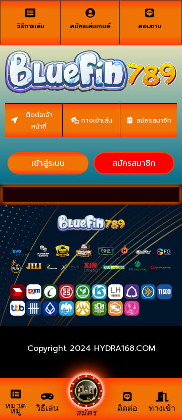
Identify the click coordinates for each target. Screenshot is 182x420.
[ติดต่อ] (127, 397)
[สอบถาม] (150, 13)
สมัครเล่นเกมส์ (90, 26)
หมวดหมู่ (15, 408)
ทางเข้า (162, 408)
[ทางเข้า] (162, 397)
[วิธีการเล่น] (30, 13)
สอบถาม (149, 26)
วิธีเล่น (47, 408)
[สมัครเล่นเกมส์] (90, 13)
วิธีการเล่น (30, 26)
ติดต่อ (127, 408)
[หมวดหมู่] (16, 394)
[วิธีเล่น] (47, 397)
